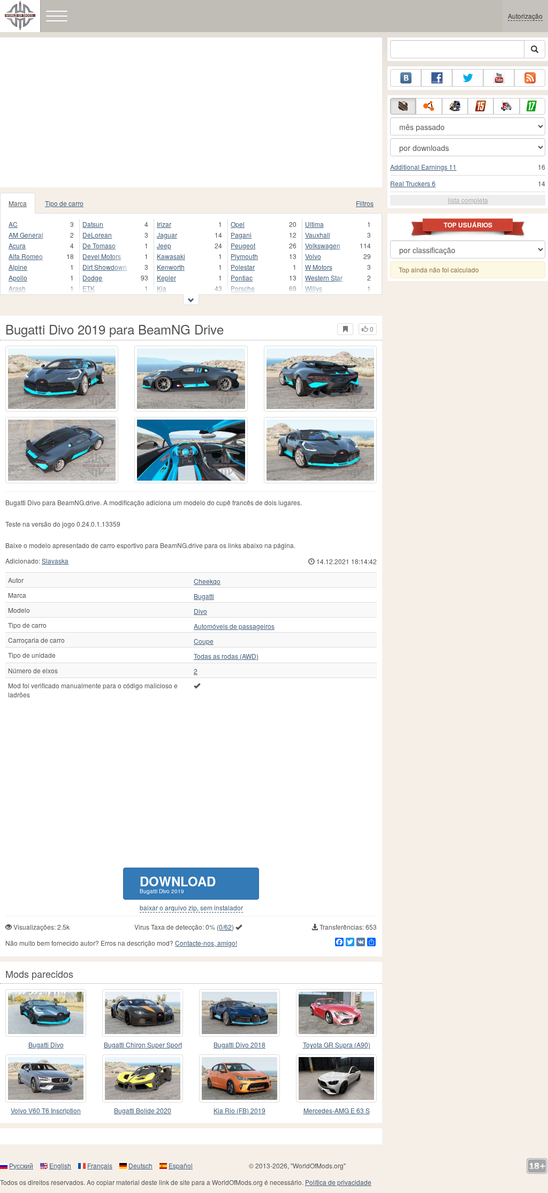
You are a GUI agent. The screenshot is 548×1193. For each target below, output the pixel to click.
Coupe (204, 641)
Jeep (164, 245)
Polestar (243, 266)
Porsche (243, 288)
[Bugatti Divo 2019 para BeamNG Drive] (61, 379)
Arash (17, 288)
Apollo (18, 277)
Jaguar (167, 234)
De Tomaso (99, 245)
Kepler (166, 277)
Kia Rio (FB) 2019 (239, 1110)
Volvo (313, 256)
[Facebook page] (436, 78)
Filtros (365, 203)
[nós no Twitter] (467, 78)
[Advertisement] (191, 112)
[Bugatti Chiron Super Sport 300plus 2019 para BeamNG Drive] (142, 1013)
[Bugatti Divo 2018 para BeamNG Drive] (45, 1013)
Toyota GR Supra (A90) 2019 (336, 1045)
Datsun (92, 224)
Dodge (92, 277)
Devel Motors (101, 256)
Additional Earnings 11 (423, 166)
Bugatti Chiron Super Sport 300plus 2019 (143, 1045)
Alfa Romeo (26, 256)
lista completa (468, 199)
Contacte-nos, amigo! (206, 942)
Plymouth (244, 256)
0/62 (225, 926)
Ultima (314, 224)
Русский (21, 1165)
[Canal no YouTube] (498, 78)
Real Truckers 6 (413, 183)
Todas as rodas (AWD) (226, 656)
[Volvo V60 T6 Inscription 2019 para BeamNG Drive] (45, 1078)
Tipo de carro (64, 203)
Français (99, 1165)
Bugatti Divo (46, 1044)
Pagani (241, 234)
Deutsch (140, 1165)
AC (13, 224)
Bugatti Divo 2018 (239, 1044)
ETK (88, 288)
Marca (18, 203)
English (60, 1165)
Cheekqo (207, 581)
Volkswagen (322, 245)
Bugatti (204, 596)
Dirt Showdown (104, 266)
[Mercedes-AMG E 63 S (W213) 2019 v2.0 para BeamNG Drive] (336, 1078)
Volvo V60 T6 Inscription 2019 (46, 1111)
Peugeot (243, 245)
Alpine (18, 266)
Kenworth (171, 266)
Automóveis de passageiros (234, 626)
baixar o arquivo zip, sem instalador (191, 907)
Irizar (164, 224)
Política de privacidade (338, 1182)
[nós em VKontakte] (405, 78)
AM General (26, 234)
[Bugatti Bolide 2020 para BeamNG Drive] (142, 1078)
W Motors (318, 266)
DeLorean (97, 234)
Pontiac (242, 277)
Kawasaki (171, 256)
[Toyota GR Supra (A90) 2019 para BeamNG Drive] (336, 1013)
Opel (238, 224)
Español (181, 1165)
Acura (17, 245)
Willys (313, 288)
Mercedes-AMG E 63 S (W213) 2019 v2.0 (336, 1111)
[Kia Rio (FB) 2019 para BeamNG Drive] (239, 1078)
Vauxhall (317, 234)
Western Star (323, 277)
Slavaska (55, 560)
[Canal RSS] (529, 78)
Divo (200, 611)
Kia (161, 288)
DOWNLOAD (178, 883)
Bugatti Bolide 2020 (142, 1110)
